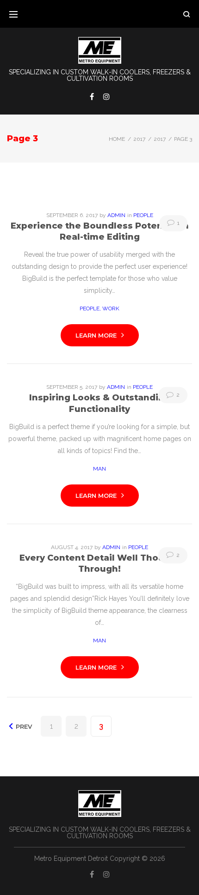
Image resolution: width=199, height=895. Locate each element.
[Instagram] (106, 96)
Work (110, 308)
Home (117, 139)
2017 (139, 139)
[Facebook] (92, 96)
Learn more (96, 335)
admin (116, 215)
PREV (23, 726)
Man (99, 469)
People (143, 215)
